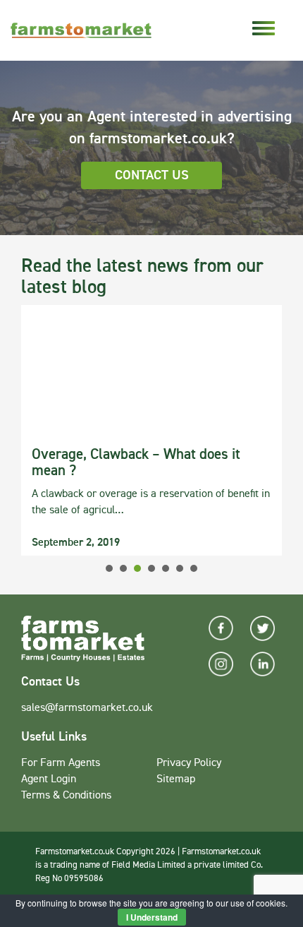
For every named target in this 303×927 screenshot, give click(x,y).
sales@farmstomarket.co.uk (87, 708)
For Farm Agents (60, 763)
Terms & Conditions (66, 795)
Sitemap (175, 779)
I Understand (152, 917)
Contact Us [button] (152, 175)
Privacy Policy (188, 763)
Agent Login (48, 779)
